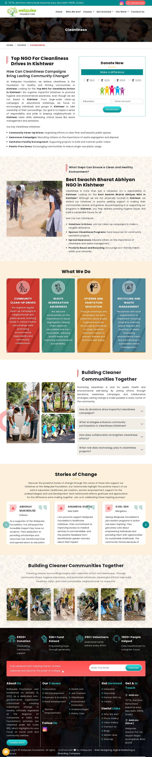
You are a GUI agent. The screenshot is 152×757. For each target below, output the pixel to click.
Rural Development (55, 701)
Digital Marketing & (124, 750)
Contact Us (137, 11)
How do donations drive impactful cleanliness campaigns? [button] (107, 411)
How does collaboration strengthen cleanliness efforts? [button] (108, 436)
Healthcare (77, 689)
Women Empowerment (53, 711)
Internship (109, 693)
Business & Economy (56, 697)
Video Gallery (111, 722)
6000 (122, 80)
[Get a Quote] (6, 752)
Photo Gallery (111, 718)
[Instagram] (122, 3)
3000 (107, 80)
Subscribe (134, 667)
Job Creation (78, 693)
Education (50, 689)
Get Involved (104, 11)
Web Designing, (104, 750)
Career (107, 701)
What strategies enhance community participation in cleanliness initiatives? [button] (102, 423)
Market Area (110, 735)
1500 (92, 80)
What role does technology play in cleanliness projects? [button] (107, 449)
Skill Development (54, 693)
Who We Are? (73, 11)
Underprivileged (80, 709)
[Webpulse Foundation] (21, 12)
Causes (87, 11)
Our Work (121, 11)
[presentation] (6, 524)
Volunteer (109, 689)
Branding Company (69, 753)
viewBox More (17, 742)
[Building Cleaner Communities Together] (17, 604)
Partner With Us (112, 697)
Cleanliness (77, 697)
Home (59, 11)
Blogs (107, 730)
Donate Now (137, 2)
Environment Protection (78, 703)
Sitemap (108, 739)
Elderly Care (77, 713)
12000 (137, 80)
